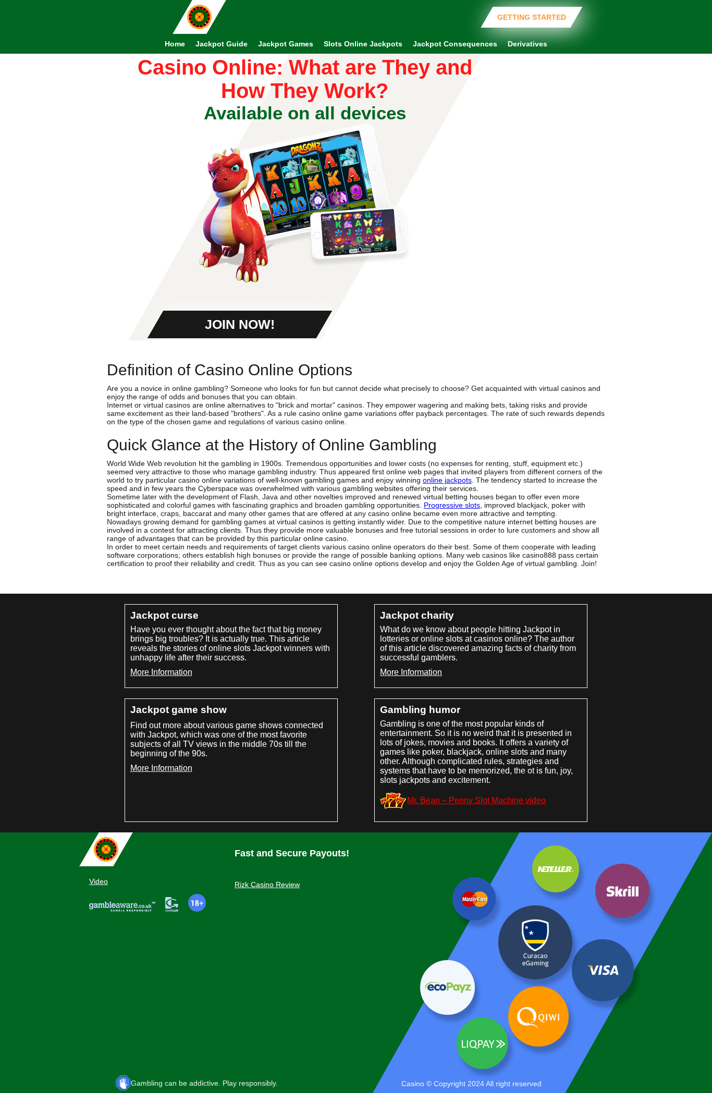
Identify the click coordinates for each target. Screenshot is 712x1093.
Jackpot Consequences (455, 44)
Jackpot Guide (221, 44)
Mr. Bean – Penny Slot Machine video (476, 800)
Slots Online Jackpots (363, 44)
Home (175, 44)
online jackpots (447, 480)
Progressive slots (452, 505)
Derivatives (527, 44)
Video (98, 881)
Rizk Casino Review (267, 884)
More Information (161, 672)
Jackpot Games (285, 44)
